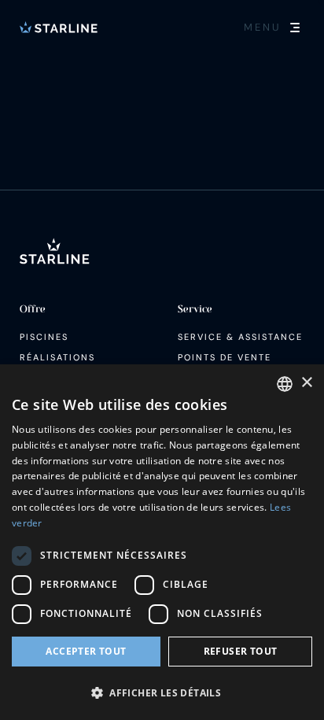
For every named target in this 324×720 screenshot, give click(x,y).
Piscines (44, 336)
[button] (162, 692)
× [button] (306, 383)
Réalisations (57, 357)
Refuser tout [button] (241, 651)
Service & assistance (240, 336)
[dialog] (162, 542)
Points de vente (224, 357)
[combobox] (285, 384)
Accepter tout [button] (86, 651)
